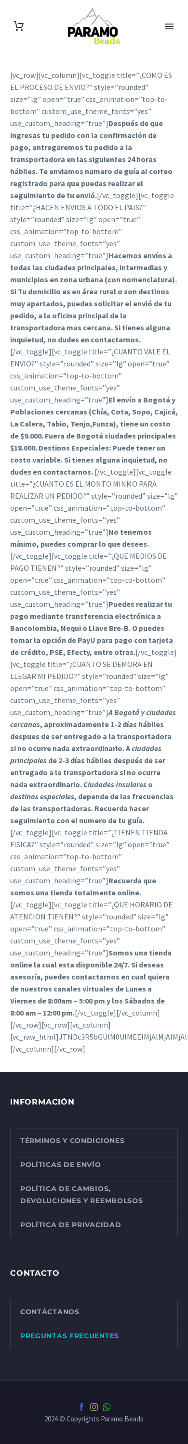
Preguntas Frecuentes (69, 1335)
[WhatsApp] (106, 1407)
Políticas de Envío (60, 1164)
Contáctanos (50, 1311)
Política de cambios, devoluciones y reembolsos (81, 1194)
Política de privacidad (70, 1224)
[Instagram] (94, 1407)
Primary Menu (169, 26)
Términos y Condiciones (72, 1140)
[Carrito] (18, 26)
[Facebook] (81, 1407)
